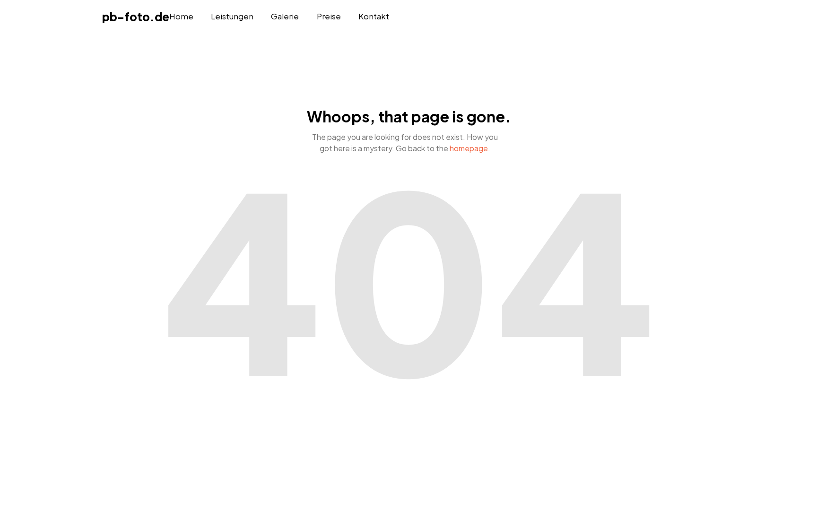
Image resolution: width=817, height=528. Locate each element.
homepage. (470, 148)
